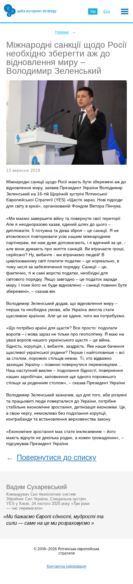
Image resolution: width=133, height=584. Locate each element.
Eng (106, 11)
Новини (62, 32)
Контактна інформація (66, 566)
